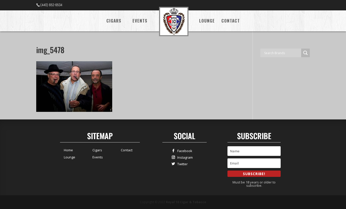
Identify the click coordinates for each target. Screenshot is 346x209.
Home (68, 150)
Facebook (183, 150)
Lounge (207, 21)
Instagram (184, 157)
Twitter (181, 163)
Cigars (113, 21)
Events (139, 21)
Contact (230, 21)
